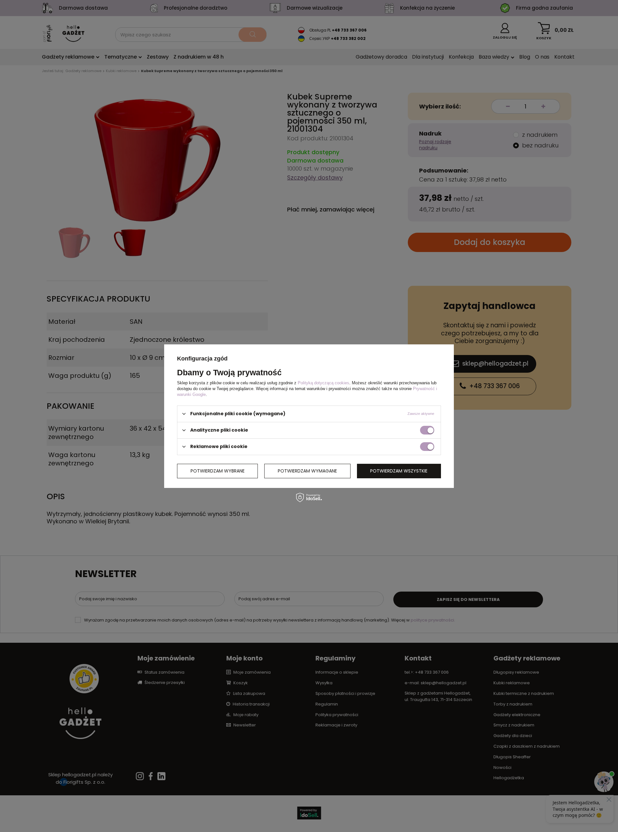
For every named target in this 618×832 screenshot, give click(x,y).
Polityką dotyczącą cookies (323, 382)
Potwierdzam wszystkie (398, 471)
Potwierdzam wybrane (218, 471)
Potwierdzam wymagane (307, 471)
